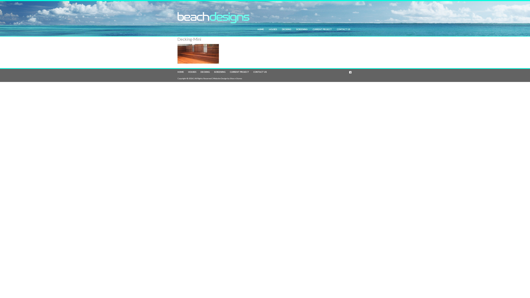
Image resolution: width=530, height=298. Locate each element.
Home (261, 29)
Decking (286, 29)
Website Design (220, 78)
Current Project (322, 29)
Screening (302, 29)
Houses (273, 29)
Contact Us (343, 29)
